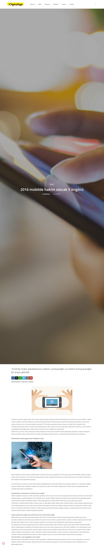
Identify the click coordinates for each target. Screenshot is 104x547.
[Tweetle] (16, 378)
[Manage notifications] (3, 543)
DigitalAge (47, 194)
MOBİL (52, 184)
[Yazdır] (27, 378)
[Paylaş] (13, 378)
